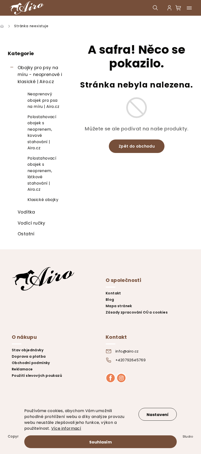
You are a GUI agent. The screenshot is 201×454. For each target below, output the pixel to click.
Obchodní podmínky (31, 363)
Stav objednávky (27, 350)
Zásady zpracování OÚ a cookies (137, 312)
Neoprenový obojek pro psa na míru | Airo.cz (43, 100)
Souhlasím (100, 442)
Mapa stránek (119, 306)
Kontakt (113, 293)
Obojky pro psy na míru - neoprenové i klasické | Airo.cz (40, 74)
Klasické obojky (42, 199)
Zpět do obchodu (137, 146)
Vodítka (26, 212)
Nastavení (158, 414)
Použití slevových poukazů (37, 375)
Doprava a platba (29, 356)
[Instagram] (121, 378)
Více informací (66, 428)
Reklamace (22, 369)
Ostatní (26, 234)
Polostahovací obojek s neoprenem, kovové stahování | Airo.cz (41, 132)
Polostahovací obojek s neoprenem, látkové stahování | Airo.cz (41, 174)
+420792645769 (130, 360)
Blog (110, 299)
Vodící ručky (31, 223)
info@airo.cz (127, 351)
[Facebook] (110, 378)
